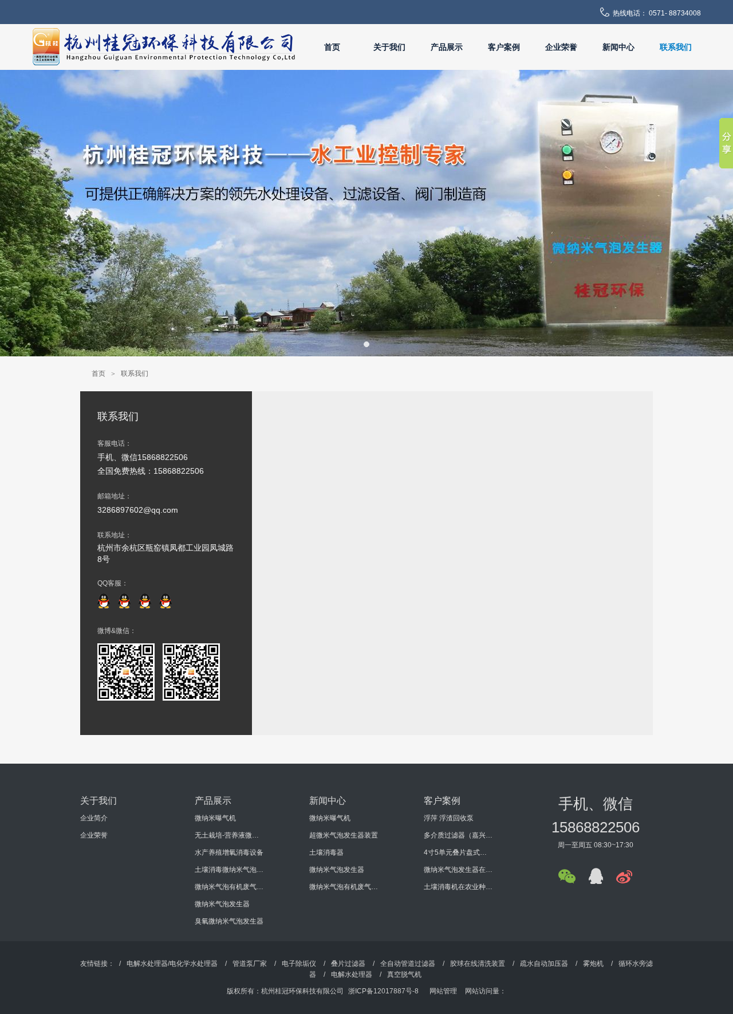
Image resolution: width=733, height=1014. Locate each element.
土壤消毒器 (326, 852)
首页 (332, 47)
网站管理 (443, 991)
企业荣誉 (561, 47)
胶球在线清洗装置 (477, 964)
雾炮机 (593, 964)
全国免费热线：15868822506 (150, 470)
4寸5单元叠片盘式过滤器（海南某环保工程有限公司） (458, 852)
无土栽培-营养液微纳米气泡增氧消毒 (229, 835)
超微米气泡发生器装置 (343, 835)
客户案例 (504, 47)
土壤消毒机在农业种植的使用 (458, 887)
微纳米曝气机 (215, 818)
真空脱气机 (404, 974)
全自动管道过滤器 (407, 964)
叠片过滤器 (348, 964)
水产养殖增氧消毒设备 (229, 852)
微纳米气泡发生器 (222, 904)
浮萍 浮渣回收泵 (449, 818)
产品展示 (447, 47)
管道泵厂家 (249, 964)
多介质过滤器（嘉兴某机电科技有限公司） (458, 835)
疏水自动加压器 (544, 964)
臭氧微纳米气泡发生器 (229, 921)
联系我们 (676, 47)
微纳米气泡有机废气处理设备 (229, 887)
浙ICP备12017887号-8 (383, 991)
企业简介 (94, 818)
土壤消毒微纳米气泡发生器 (229, 870)
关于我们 (389, 47)
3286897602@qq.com (137, 509)
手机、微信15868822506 (142, 457)
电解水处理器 (351, 974)
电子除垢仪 (299, 964)
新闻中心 (618, 47)
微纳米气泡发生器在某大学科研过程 (458, 870)
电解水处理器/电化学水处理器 (172, 964)
